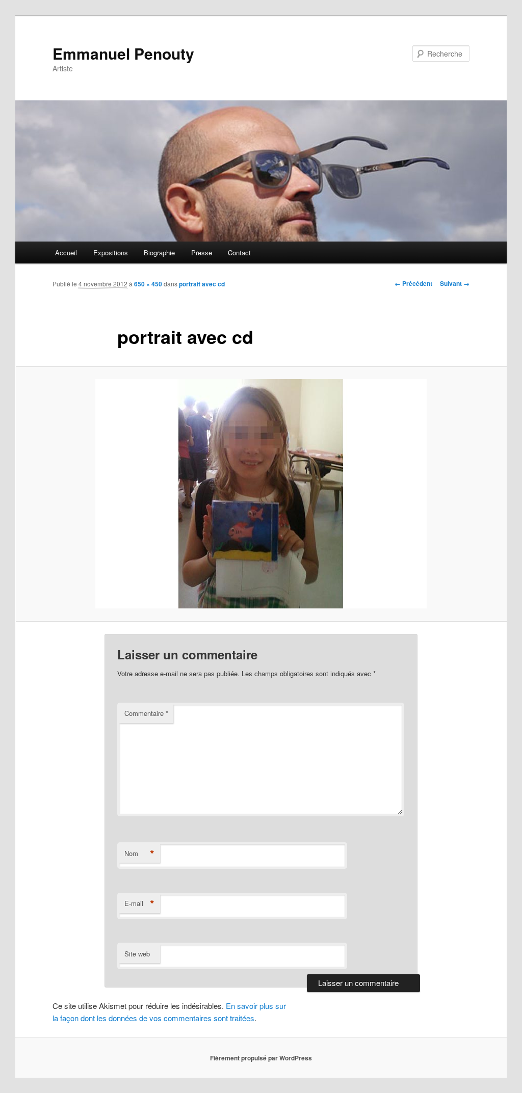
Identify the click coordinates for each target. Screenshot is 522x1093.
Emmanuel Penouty (123, 53)
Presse (201, 252)
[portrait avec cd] (261, 493)
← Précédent (413, 283)
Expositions (110, 252)
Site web (137, 953)
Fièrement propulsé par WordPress (261, 1057)
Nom (139, 853)
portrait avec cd (202, 283)
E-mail (139, 903)
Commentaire (146, 713)
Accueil (66, 252)
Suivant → (454, 283)
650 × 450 (148, 283)
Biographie (159, 252)
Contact (239, 252)
